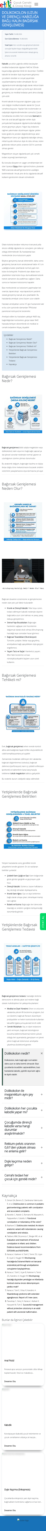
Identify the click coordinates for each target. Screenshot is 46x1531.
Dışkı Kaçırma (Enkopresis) (17, 1489)
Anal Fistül (9, 1360)
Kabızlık (8, 1424)
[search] (42, 4)
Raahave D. (25, 1229)
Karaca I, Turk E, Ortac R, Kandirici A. (23, 1294)
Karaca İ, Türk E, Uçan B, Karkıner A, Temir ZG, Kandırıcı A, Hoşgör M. (25, 1279)
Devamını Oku (10, 1381)
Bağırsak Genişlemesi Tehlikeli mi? (22, 346)
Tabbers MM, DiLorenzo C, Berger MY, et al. (24, 1243)
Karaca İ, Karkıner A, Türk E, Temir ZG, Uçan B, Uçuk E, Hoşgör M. (24, 1261)
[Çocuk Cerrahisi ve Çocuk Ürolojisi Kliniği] (15, 4)
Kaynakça (12, 364)
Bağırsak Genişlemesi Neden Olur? (23, 342)
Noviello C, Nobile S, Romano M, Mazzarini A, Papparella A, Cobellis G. (25, 1218)
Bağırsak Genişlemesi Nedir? (20, 339)
